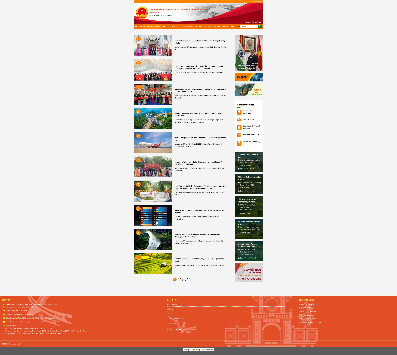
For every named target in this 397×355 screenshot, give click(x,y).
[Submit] (260, 26)
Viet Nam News (305, 315)
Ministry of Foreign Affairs (308, 304)
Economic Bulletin (221, 26)
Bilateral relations (151, 26)
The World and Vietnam (307, 311)
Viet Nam (198, 26)
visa (163, 26)
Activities (208, 26)
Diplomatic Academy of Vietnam (310, 322)
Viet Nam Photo (305, 308)
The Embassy (188, 26)
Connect (233, 26)
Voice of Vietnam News (307, 319)
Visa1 (169, 314)
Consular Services (173, 26)
